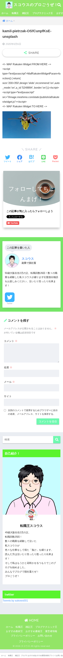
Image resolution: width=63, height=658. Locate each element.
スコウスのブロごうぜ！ (35, 4)
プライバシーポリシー (23, 635)
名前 (8, 367)
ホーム (4, 13)
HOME (33, 620)
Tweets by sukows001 (15, 600)
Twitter (10, 303)
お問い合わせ (45, 635)
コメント (10, 341)
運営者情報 (51, 631)
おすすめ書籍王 (34, 631)
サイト (8, 396)
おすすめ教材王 (14, 631)
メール (9, 381)
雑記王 (25, 13)
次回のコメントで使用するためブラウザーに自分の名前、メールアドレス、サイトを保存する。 (33, 412)
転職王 (15, 13)
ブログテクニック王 (42, 13)
